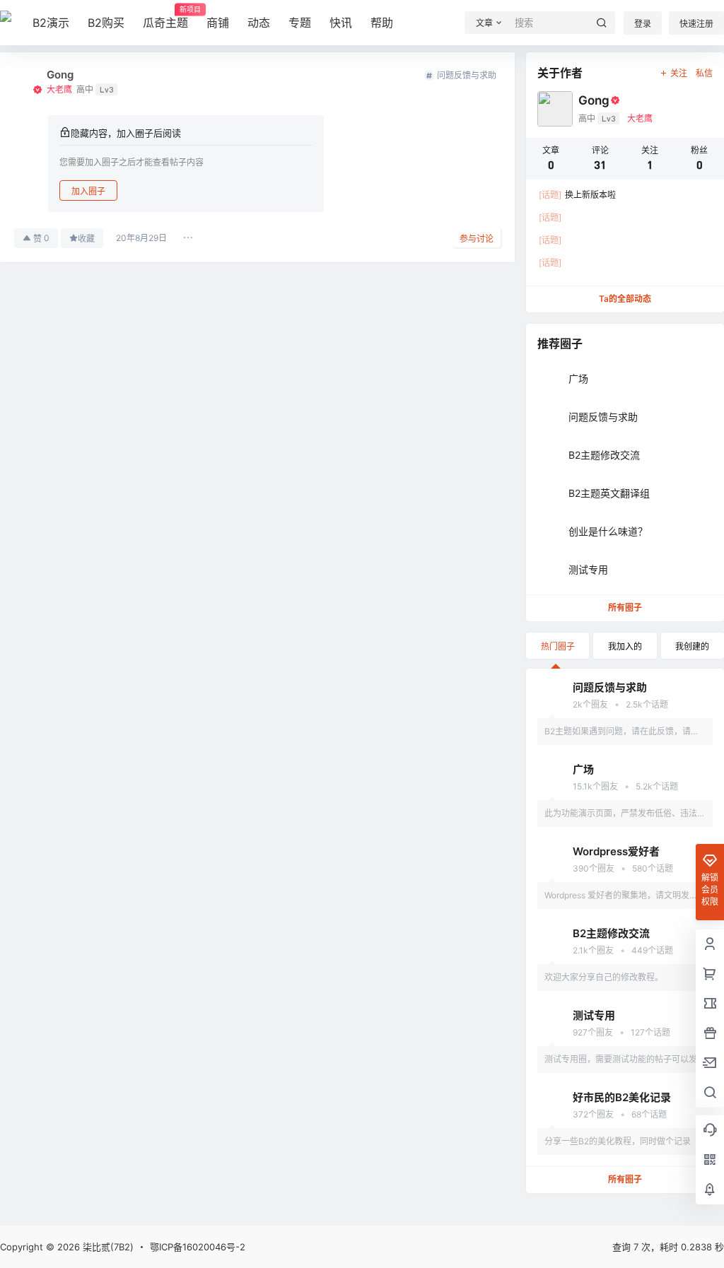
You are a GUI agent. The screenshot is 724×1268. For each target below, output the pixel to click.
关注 (678, 73)
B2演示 (51, 23)
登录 (642, 23)
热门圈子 (558, 646)
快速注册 (696, 23)
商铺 (217, 23)
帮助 (381, 23)
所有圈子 (625, 607)
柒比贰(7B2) (107, 1246)
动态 (258, 23)
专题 (299, 23)
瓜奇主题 (165, 17)
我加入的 (625, 646)
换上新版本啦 (577, 194)
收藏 (86, 238)
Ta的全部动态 (625, 298)
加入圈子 (88, 191)
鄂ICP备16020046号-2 (197, 1246)
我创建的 (692, 646)
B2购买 (106, 23)
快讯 (340, 23)
